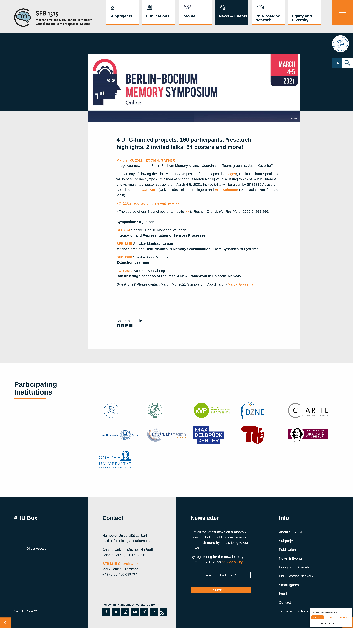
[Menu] (342, 12)
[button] (118, 325)
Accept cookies (317, 617)
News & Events (233, 16)
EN (337, 63)
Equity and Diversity (302, 18)
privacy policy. (232, 562)
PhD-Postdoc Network (267, 18)
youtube (134, 611)
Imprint (338, 624)
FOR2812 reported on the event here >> (147, 203)
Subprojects (120, 16)
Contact (285, 602)
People (188, 16)
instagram (125, 612)
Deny (330, 617)
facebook (105, 612)
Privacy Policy (324, 624)
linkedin (154, 611)
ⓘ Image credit (293, 118)
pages (231, 174)
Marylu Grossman (241, 284)
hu (342, 44)
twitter (115, 611)
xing (143, 610)
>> (187, 211)
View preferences (344, 617)
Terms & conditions (293, 611)
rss (162, 610)
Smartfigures (289, 585)
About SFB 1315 (291, 532)
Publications (157, 16)
